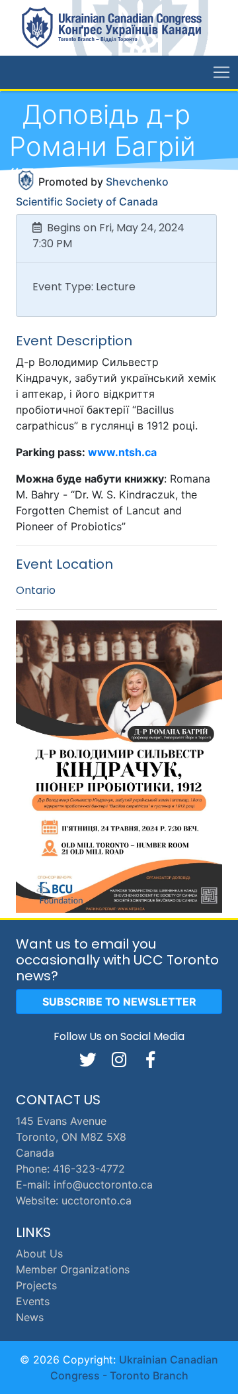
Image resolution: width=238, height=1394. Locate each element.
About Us (39, 1253)
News (30, 1317)
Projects (36, 1285)
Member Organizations (73, 1269)
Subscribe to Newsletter (119, 1001)
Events (33, 1301)
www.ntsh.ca (122, 452)
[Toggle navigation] (221, 72)
